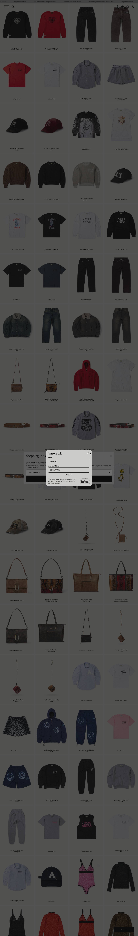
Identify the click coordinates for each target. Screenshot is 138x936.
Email (50, 457)
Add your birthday (54, 466)
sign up (69, 474)
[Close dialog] (89, 453)
